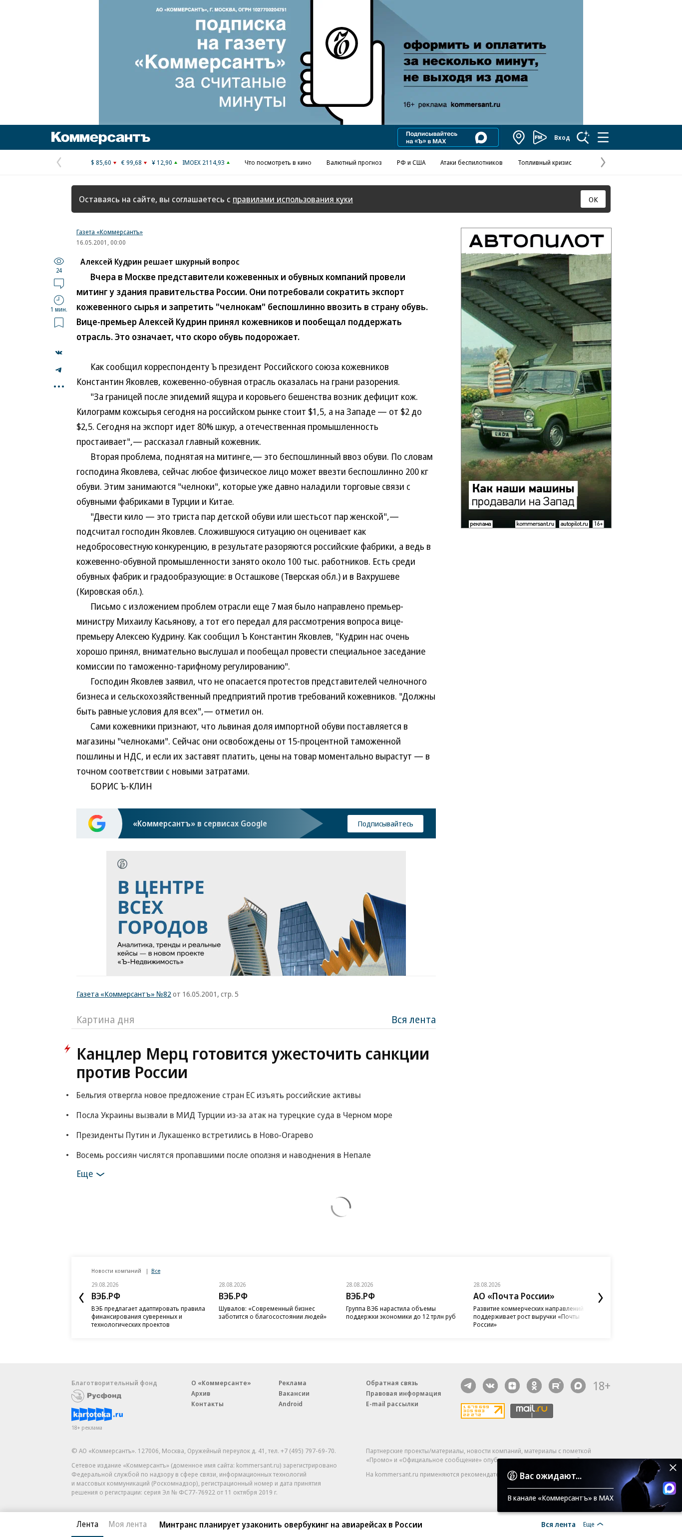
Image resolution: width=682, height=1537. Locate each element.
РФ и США (411, 162)
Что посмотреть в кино (278, 162)
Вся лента (413, 1019)
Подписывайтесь (385, 823)
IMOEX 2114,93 (203, 162)
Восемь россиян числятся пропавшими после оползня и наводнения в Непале (223, 1154)
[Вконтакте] (490, 1385)
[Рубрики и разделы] (603, 137)
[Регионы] (519, 137)
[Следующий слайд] (601, 1298)
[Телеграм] (468, 1385)
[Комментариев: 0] (59, 283)
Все (155, 1270)
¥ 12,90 (162, 162)
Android (291, 1403)
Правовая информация (403, 1393)
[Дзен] (512, 1385)
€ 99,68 (131, 162)
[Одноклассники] (534, 1385)
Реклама (293, 1382)
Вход (562, 137)
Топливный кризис (545, 162)
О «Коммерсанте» (221, 1382)
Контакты (207, 1403)
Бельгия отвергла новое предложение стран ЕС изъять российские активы (218, 1095)
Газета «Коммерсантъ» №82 (123, 994)
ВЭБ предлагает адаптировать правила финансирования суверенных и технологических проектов (148, 1316)
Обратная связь (392, 1382)
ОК (593, 199)
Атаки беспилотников (471, 162)
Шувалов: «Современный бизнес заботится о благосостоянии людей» (273, 1312)
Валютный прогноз (354, 162)
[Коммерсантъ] (100, 137)
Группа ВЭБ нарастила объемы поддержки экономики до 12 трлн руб (401, 1312)
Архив (200, 1393)
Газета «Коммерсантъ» (109, 231)
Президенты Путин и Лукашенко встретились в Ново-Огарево (194, 1135)
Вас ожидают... (551, 1476)
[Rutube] (556, 1385)
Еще (84, 1173)
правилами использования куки (293, 199)
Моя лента (127, 1524)
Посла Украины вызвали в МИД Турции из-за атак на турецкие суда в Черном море (234, 1115)
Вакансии (294, 1393)
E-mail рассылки (392, 1403)
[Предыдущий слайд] (81, 1298)
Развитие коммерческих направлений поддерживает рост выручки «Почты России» (528, 1316)
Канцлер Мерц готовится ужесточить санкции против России (252, 1062)
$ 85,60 (101, 162)
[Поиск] (583, 137)
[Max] (578, 1385)
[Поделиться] (59, 352)
